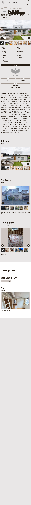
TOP (2, 7)
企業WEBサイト (5, 281)
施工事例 (6, 7)
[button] (29, 38)
